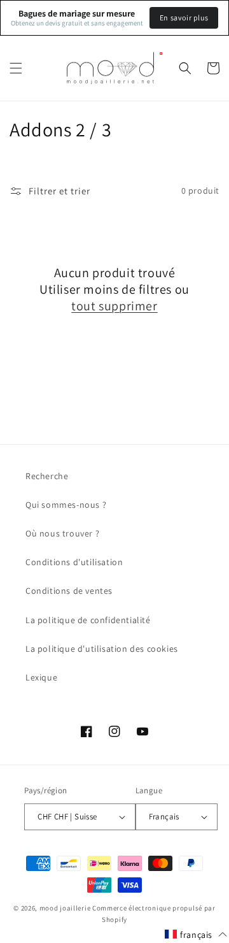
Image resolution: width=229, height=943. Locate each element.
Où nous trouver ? (62, 533)
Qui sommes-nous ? (65, 504)
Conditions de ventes (69, 590)
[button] (16, 68)
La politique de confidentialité (88, 620)
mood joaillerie (65, 907)
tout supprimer (114, 306)
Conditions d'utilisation (74, 562)
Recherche (46, 476)
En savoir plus (184, 17)
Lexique (41, 677)
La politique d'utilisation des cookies (101, 648)
